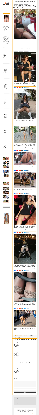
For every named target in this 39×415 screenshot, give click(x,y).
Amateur (15, 336)
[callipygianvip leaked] (7, 175)
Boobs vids (5, 128)
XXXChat (29, 0)
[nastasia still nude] (4, 171)
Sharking (4, 150)
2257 (24, 411)
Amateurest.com (21, 48)
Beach (3, 52)
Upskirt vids (5, 146)
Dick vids (5, 131)
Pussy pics (5, 118)
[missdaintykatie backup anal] (4, 188)
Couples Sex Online (28, 48)
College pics (22, 336)
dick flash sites (8, 168)
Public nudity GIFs (5, 89)
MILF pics (5, 113)
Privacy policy (28, 411)
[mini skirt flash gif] (4, 192)
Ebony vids (5, 132)
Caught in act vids (5, 129)
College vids (5, 130)
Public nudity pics (5, 116)
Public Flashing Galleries (5, 68)
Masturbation (25, 336)
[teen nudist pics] (7, 158)
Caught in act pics (5, 104)
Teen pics (5, 119)
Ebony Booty (25, 48)
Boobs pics (5, 103)
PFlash (32, 335)
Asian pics (5, 99)
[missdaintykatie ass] (7, 188)
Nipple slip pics (5, 114)
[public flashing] (4, 158)
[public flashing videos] (7, 162)
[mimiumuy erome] (7, 192)
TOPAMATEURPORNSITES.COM (24, 0)
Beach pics (5, 101)
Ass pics (4, 100)
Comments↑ (34, 85)
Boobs (4, 54)
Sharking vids (5, 144)
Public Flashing (6, 4)
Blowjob (4, 53)
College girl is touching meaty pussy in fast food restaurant (21, 335)
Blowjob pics (5, 102)
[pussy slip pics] (7, 171)
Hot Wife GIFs (5, 83)
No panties (32, 336)
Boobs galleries (5, 70)
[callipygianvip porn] (4, 166)
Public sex (4, 148)
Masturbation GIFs (5, 84)
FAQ (29, 411)
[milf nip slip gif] (7, 201)
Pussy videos (5, 143)
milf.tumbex (5, 198)
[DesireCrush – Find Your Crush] (6, 19)
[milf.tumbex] (4, 196)
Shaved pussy (18, 337)
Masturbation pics (28, 336)
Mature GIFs (5, 85)
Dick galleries (5, 71)
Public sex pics (5, 117)
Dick (3, 57)
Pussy (3, 149)
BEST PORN (20, 0)
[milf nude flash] (4, 201)
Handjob (4, 59)
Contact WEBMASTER (22, 411)
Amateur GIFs (5, 73)
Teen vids (5, 145)
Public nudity (4, 147)
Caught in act (4, 55)
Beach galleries (5, 69)
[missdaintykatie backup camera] (4, 183)
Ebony (4, 58)
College (4, 56)
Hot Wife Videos (5, 134)
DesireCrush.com (33, 0)
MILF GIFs (5, 86)
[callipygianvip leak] (4, 175)
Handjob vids (5, 133)
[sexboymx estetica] (4, 162)
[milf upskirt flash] (7, 196)
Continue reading (33, 266)
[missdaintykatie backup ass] (7, 183)
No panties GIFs (5, 88)
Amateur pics (5, 98)
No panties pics (5, 115)
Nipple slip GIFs (5, 87)
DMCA (25, 411)
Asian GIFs (5, 74)
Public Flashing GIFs (5, 72)
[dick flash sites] (7, 166)
